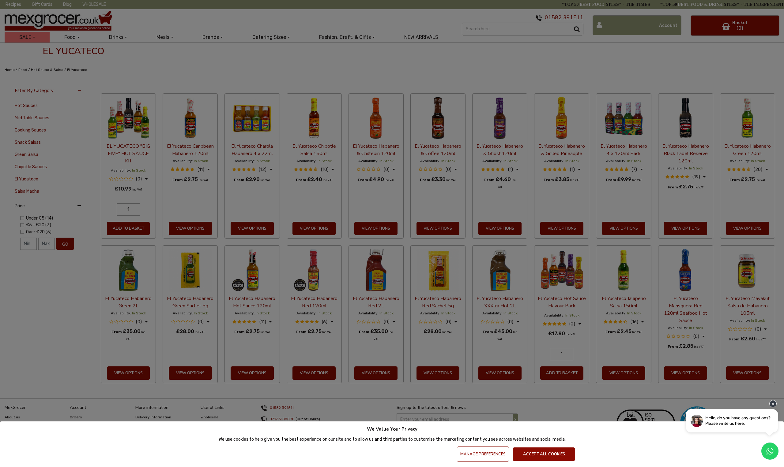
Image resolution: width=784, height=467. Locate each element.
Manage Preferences (483, 454)
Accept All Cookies (544, 454)
